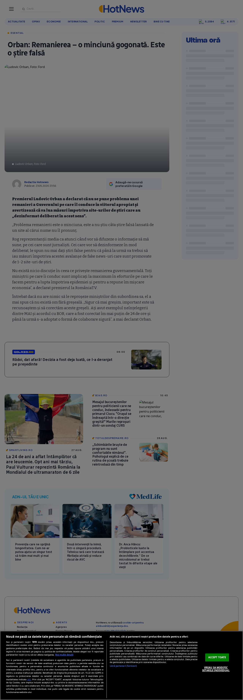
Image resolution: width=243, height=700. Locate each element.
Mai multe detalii (64, 654)
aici (29, 679)
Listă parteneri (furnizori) (123, 665)
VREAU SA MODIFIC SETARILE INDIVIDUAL (215, 669)
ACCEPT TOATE (217, 657)
